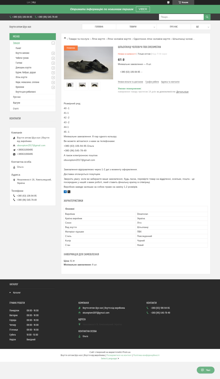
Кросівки (20, 87)
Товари (133, 26)
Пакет (18, 48)
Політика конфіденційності (146, 355)
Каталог (17, 292)
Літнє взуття (98, 38)
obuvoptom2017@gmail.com (31, 145)
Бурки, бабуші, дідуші (26, 72)
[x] (69, 192)
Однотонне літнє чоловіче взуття (152, 38)
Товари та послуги (79, 38)
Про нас (174, 26)
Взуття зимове (22, 53)
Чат (208, 370)
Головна (99, 26)
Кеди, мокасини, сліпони (27, 82)
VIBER (143, 9)
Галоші (19, 63)
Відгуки (16, 103)
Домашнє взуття (23, 67)
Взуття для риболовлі (26, 92)
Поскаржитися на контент (119, 355)
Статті (16, 108)
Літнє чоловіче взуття (119, 38)
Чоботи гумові (22, 58)
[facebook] (65, 192)
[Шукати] (207, 17)
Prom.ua (126, 352)
